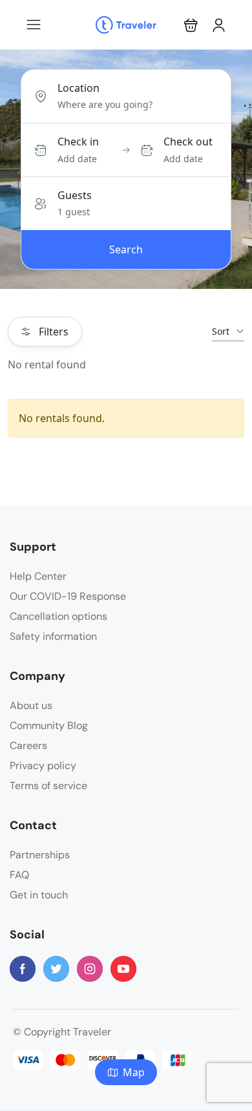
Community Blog (49, 725)
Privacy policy (43, 765)
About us (31, 705)
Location (79, 88)
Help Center (38, 576)
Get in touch (39, 895)
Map (134, 1072)
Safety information (53, 636)
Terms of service (48, 785)
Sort (220, 331)
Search (126, 249)
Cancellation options (58, 616)
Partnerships (40, 855)
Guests (75, 195)
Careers (28, 745)
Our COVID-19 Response (68, 596)
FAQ (19, 875)
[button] (191, 24)
